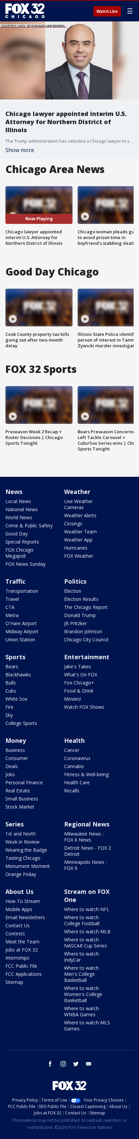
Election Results (81, 599)
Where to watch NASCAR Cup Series (85, 942)
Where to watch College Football (82, 920)
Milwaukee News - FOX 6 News (84, 836)
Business (15, 750)
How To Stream (22, 901)
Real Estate (17, 790)
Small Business (21, 798)
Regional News (86, 824)
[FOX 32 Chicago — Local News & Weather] (25, 11)
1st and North (20, 833)
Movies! (72, 699)
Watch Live (107, 11)
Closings (73, 523)
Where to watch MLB (87, 931)
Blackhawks (18, 674)
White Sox (16, 699)
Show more (19, 150)
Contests (15, 933)
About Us (19, 891)
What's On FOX (80, 674)
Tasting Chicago (22, 858)
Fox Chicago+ (79, 682)
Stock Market (19, 807)
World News (18, 517)
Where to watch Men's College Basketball (81, 974)
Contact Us (17, 925)
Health (74, 740)
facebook (50, 1063)
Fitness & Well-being (86, 774)
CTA (10, 607)
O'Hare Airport (21, 623)
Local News (18, 501)
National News (21, 509)
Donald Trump (80, 615)
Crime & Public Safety (29, 525)
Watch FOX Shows (84, 707)
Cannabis (74, 766)
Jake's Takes (77, 666)
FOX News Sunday (25, 564)
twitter (76, 1063)
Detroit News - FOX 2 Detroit (87, 851)
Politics (75, 581)
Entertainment (86, 657)
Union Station (20, 639)
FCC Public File (21, 966)
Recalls (71, 790)
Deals (11, 766)
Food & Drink (78, 691)
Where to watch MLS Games (87, 1025)
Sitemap (14, 982)
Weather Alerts (80, 515)
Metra (12, 615)
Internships (17, 958)
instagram (63, 1063)
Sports (15, 657)
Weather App (78, 539)
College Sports (21, 723)
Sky (9, 715)
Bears (11, 666)
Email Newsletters (25, 917)
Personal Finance (24, 782)
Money (15, 740)
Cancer (71, 750)
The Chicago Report (86, 607)
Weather (77, 492)
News (13, 492)
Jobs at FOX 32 (21, 949)
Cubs (10, 691)
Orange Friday (20, 874)
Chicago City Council (86, 639)
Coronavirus (77, 758)
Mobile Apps (18, 909)
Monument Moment (27, 866)
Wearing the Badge (26, 850)
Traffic (15, 581)
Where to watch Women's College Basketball (83, 994)
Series (14, 824)
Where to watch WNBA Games (81, 1011)
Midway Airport (21, 631)
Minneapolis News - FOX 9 (85, 865)
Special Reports (22, 541)
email (88, 1063)
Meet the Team (22, 941)
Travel (12, 599)
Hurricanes (75, 548)
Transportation (21, 591)
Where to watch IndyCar (81, 957)
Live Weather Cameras (78, 504)
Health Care (77, 782)
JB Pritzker (75, 623)
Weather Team (80, 531)
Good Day (16, 533)
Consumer (16, 758)
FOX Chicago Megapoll (19, 553)
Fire (9, 707)
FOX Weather (78, 556)
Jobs (10, 774)
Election (72, 591)
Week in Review (22, 842)
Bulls (10, 682)
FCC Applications (23, 974)
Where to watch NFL (86, 909)
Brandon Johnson (83, 631)
